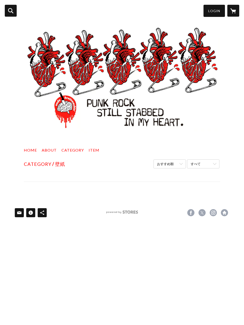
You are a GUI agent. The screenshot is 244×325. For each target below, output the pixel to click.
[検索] (11, 11)
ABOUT (49, 150)
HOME (30, 150)
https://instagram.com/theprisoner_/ (213, 212)
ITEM (94, 150)
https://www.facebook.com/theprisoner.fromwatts (190, 212)
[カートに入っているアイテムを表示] (233, 11)
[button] (214, 11)
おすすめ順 (165, 164)
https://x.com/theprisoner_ (202, 212)
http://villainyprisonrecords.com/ (224, 212)
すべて (196, 164)
